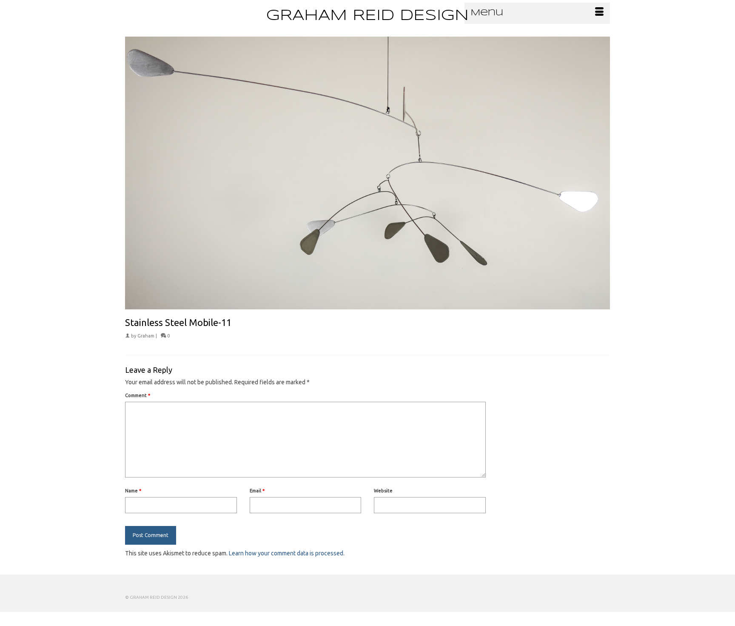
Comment (137, 395)
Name (133, 490)
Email (257, 490)
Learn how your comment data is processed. (287, 553)
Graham (145, 335)
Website (383, 490)
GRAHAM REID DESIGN (367, 16)
